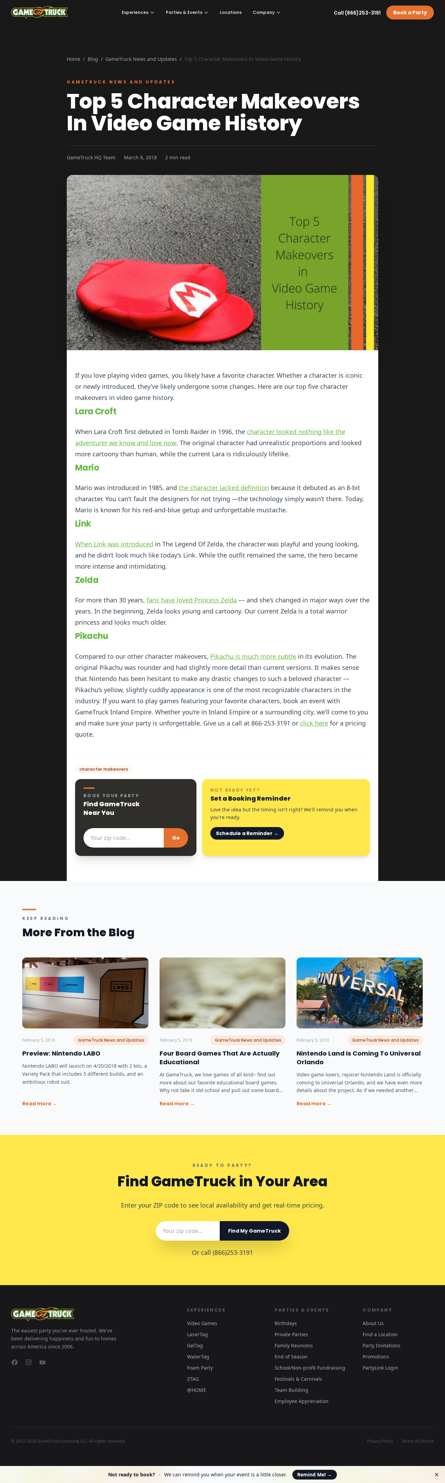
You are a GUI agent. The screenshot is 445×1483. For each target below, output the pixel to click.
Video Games (202, 1323)
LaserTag (197, 1334)
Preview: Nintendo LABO (61, 1053)
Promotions (376, 1356)
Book (410, 12)
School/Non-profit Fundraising (310, 1367)
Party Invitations (381, 1345)
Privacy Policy (380, 1441)
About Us (373, 1323)
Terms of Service (418, 1441)
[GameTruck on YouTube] (42, 1362)
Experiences (135, 12)
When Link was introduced (114, 544)
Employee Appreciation (302, 1401)
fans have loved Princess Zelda (192, 600)
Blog (93, 59)
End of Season (291, 1356)
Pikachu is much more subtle (253, 656)
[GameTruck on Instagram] (28, 1362)
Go (176, 837)
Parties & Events (184, 12)
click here (314, 723)
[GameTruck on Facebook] (14, 1362)
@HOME (196, 1390)
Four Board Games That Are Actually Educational (220, 1057)
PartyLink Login (380, 1367)
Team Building (291, 1390)
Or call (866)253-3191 (222, 1252)
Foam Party (200, 1367)
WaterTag (198, 1356)
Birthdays (286, 1323)
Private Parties (291, 1334)
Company (264, 12)
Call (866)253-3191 (357, 12)
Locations (231, 12)
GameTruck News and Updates (141, 59)
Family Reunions (294, 1345)
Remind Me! (314, 1474)
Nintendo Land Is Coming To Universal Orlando (359, 1057)
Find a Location (380, 1334)
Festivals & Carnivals (298, 1379)
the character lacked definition (224, 487)
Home (73, 59)
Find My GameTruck (254, 1230)
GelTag (195, 1345)
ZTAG (193, 1379)
